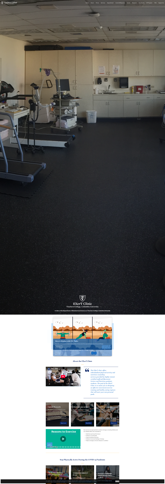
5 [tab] (105, 353)
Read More (58, 353)
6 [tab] (107, 353)
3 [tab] (101, 353)
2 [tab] (99, 353)
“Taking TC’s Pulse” (62, 347)
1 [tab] (97, 353)
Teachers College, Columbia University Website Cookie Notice (86, 481)
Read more (63, 423)
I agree (117, 481)
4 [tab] (103, 353)
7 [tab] (109, 353)
